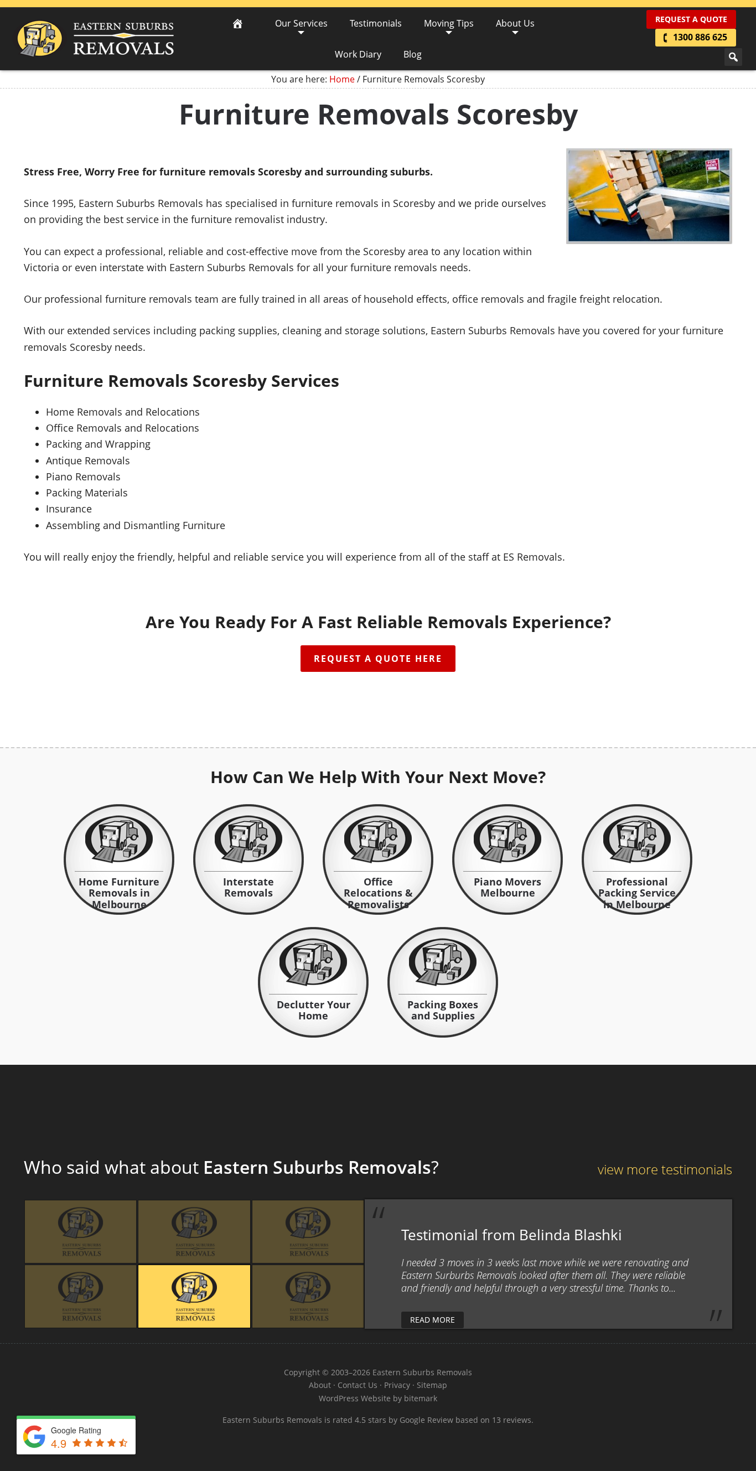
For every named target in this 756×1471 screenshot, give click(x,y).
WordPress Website (355, 1398)
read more (432, 1319)
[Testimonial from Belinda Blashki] (194, 1296)
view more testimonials (665, 1169)
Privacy (397, 1385)
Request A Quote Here (378, 658)
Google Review (426, 1420)
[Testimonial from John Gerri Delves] (80, 1296)
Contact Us (357, 1385)
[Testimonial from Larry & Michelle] (194, 1231)
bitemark (420, 1398)
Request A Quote (691, 19)
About (320, 1385)
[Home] (237, 23)
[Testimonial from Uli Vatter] (308, 1231)
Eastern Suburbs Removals (93, 39)
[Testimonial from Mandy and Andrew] (80, 1231)
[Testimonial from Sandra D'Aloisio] (308, 1296)
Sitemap (432, 1385)
